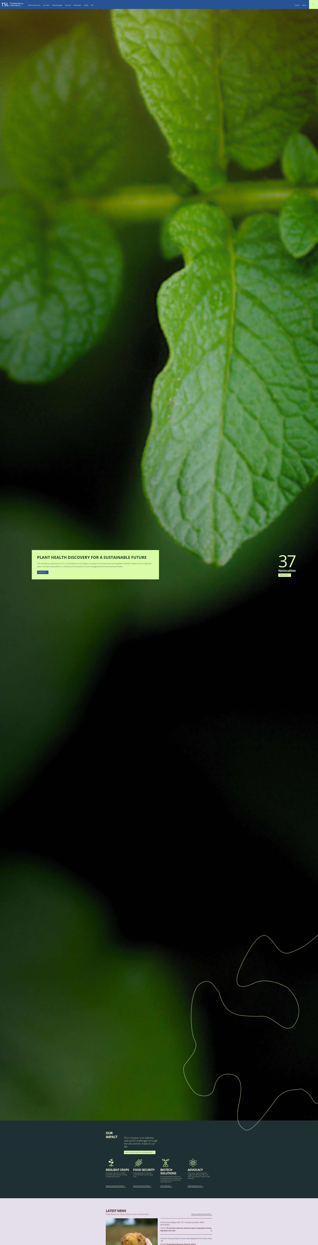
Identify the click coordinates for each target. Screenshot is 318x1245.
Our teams (46, 5)
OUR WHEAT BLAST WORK (141, 1186)
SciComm (68, 5)
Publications (77, 5)
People (86, 5)
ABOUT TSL (41, 572)
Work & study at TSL (34, 5)
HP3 (92, 5)
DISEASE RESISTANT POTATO (115, 1186)
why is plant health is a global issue (138, 1152)
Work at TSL (284, 575)
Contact (297, 5)
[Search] (313, 4)
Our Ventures (165, 1186)
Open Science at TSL (195, 1186)
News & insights (57, 5)
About (304, 5)
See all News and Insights (201, 1214)
